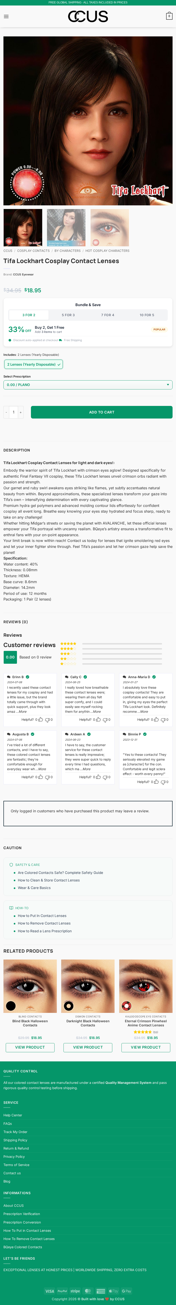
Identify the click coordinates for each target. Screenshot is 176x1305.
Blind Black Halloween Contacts (30, 1023)
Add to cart (101, 412)
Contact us (12, 1173)
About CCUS (13, 1205)
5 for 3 (68, 315)
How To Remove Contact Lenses (29, 1239)
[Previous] (12, 121)
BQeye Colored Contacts (22, 1247)
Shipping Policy (15, 1140)
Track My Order (15, 1132)
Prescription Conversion (22, 1222)
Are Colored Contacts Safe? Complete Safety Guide (60, 872)
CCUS (7, 251)
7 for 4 (107, 315)
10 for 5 (147, 315)
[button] (6, 16)
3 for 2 (29, 315)
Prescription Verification (21, 1214)
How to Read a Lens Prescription (45, 931)
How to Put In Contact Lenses (42, 916)
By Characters (68, 251)
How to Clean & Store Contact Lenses (49, 880)
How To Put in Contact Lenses (27, 1230)
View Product (30, 1047)
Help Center (12, 1115)
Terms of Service (16, 1165)
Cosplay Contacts (33, 251)
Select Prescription (17, 376)
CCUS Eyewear (23, 274)
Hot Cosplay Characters (107, 251)
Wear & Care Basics (34, 888)
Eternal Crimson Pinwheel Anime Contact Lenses (146, 1023)
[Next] (163, 121)
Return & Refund (16, 1148)
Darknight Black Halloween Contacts (88, 1023)
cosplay (10, 511)
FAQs (7, 1124)
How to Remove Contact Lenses (44, 923)
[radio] (33, 364)
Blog (6, 1181)
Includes (9, 354)
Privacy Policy (14, 1156)
